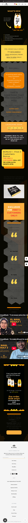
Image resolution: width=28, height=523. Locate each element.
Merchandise (14, 493)
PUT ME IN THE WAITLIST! (14, 432)
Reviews (14, 516)
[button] (2, 4)
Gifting (14, 497)
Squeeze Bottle (14, 487)
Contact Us (14, 470)
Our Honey (14, 460)
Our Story (14, 463)
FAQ (14, 510)
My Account (14, 507)
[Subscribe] (24, 457)
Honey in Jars (14, 490)
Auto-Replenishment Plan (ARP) (14, 481)
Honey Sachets (14, 484)
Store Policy (14, 513)
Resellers (14, 466)
